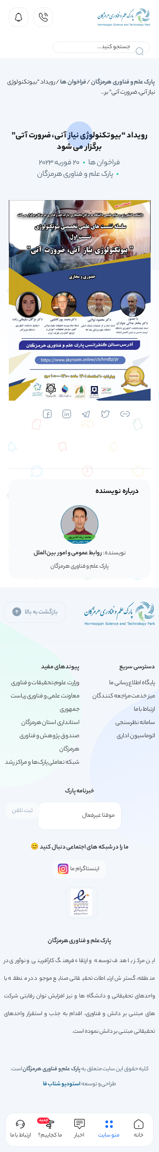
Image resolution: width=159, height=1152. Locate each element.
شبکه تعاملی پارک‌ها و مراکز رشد (42, 763)
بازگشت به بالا (41, 612)
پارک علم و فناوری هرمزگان (123, 82)
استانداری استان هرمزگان (50, 723)
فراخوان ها (73, 82)
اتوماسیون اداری (136, 736)
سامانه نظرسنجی (135, 723)
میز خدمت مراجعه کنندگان (123, 696)
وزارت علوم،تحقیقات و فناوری (45, 683)
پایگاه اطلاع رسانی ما (132, 683)
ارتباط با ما (144, 710)
